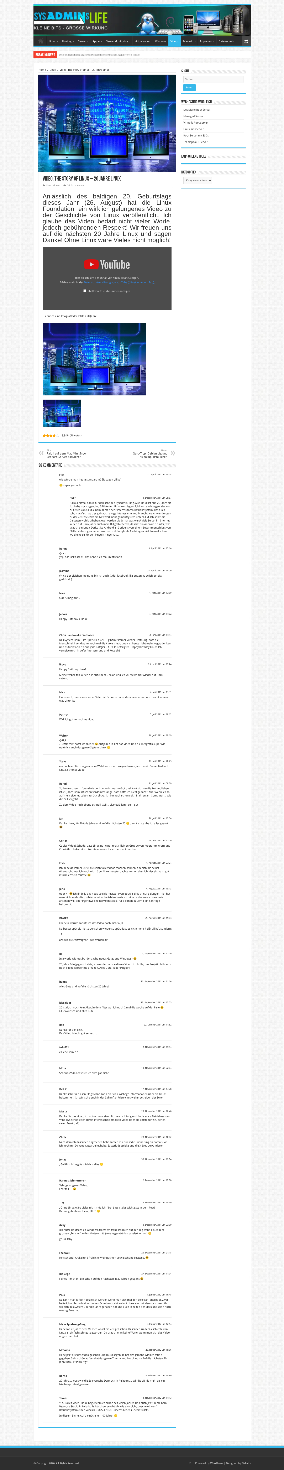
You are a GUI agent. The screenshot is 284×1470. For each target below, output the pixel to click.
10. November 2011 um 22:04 (156, 1068)
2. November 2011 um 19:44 (157, 1047)
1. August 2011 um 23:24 (159, 863)
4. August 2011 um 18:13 (159, 888)
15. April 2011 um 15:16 (159, 548)
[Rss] (190, 1463)
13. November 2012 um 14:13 (156, 1398)
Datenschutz (226, 41)
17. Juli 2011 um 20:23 (160, 761)
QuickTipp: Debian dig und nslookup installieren (150, 453)
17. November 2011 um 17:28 (156, 1089)
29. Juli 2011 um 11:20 (160, 840)
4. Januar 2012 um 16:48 (159, 1294)
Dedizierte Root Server (196, 109)
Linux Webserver (193, 129)
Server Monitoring (117, 41)
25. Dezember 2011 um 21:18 (156, 1252)
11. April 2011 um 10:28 (159, 474)
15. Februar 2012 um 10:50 (158, 1375)
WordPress (216, 1463)
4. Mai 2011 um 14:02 (160, 614)
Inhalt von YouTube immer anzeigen (109, 291)
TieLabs (246, 1463)
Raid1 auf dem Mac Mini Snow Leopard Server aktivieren (66, 453)
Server (82, 41)
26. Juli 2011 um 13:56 (160, 818)
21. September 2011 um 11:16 (156, 981)
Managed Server (193, 116)
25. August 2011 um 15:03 (158, 918)
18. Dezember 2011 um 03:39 (156, 1225)
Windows (160, 41)
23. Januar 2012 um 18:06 (159, 1350)
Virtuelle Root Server (195, 122)
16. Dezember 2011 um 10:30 (156, 1202)
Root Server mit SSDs (196, 135)
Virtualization (143, 41)
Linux (52, 41)
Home (41, 40)
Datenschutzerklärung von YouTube (119, 282)
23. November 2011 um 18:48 (156, 1111)
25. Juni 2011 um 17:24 (160, 664)
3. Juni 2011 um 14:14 (160, 635)
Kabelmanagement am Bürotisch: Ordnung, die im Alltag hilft (93, 54)
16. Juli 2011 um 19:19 (160, 735)
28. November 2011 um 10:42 (156, 1137)
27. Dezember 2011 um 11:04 (156, 1273)
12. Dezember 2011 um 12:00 (156, 1180)
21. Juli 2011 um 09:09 (160, 783)
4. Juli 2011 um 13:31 (161, 692)
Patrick (63, 714)
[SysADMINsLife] (142, 20)
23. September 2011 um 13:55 (156, 1002)
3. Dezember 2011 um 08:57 (157, 498)
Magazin (188, 41)
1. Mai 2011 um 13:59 (160, 593)
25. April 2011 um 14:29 (159, 570)
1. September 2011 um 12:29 (157, 953)
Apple (96, 41)
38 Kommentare (75, 185)
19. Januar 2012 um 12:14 (159, 1324)
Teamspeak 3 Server (195, 142)
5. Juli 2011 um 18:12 (161, 714)
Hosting (67, 41)
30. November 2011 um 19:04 (156, 1159)
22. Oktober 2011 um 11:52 (158, 1024)
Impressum (207, 41)
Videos (174, 41)
